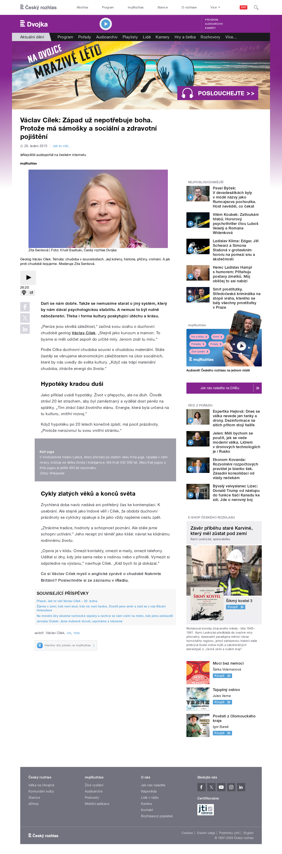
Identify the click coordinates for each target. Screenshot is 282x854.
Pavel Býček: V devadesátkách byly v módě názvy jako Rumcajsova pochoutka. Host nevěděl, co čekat (234, 197)
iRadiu (121, 580)
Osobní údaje (206, 833)
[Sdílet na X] (25, 318)
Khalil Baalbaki (71, 250)
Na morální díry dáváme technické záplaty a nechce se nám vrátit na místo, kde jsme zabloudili (105, 616)
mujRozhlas (136, 7)
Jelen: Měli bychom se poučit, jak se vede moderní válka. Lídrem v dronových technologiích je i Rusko (236, 442)
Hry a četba (185, 37)
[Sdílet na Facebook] (25, 307)
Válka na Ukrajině (41, 785)
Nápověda (149, 791)
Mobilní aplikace (97, 804)
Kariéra (146, 804)
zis (69, 633)
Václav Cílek (84, 333)
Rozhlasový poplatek (157, 816)
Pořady (84, 37)
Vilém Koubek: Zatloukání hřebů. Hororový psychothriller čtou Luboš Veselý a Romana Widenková (236, 223)
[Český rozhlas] (38, 7)
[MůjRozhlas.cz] (28, 164)
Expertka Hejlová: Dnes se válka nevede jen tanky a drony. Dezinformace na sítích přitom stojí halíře (236, 418)
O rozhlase (189, 7)
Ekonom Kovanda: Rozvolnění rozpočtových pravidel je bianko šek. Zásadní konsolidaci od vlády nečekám (235, 468)
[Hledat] (256, 7)
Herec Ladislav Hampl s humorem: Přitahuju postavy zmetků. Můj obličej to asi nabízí (232, 274)
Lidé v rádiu (150, 798)
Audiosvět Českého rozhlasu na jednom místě (218, 370)
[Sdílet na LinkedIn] (25, 329)
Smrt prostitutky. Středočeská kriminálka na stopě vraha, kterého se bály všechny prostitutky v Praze (237, 298)
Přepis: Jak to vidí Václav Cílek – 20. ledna (67, 601)
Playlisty (130, 37)
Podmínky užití (229, 833)
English (249, 833)
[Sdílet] (31, 293)
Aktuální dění (32, 37)
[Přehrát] (28, 278)
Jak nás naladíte (153, 785)
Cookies (187, 833)
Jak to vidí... (62, 146)
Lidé (147, 37)
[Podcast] (24, 293)
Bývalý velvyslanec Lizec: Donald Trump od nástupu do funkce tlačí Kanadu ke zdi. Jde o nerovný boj (236, 493)
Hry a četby (197, 336)
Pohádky (196, 344)
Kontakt (147, 810)
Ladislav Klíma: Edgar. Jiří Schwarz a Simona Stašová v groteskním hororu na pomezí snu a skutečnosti (236, 250)
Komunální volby (41, 791)
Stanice (163, 7)
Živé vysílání (198, 351)
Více (231, 37)
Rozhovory (210, 37)
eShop (33, 804)
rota (77, 633)
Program (108, 7)
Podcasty (92, 798)
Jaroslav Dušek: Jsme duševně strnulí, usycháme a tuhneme (80, 621)
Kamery (210, 28)
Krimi (216, 336)
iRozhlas (82, 7)
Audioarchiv (214, 23)
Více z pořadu (200, 405)
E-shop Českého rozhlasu (211, 517)
